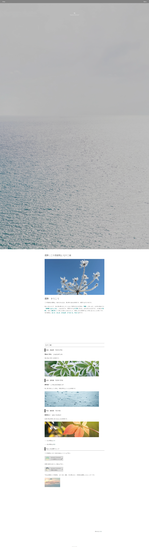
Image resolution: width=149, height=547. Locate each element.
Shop (3, 1)
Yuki (101, 531)
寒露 (54, 444)
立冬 (54, 440)
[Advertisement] (74, 328)
